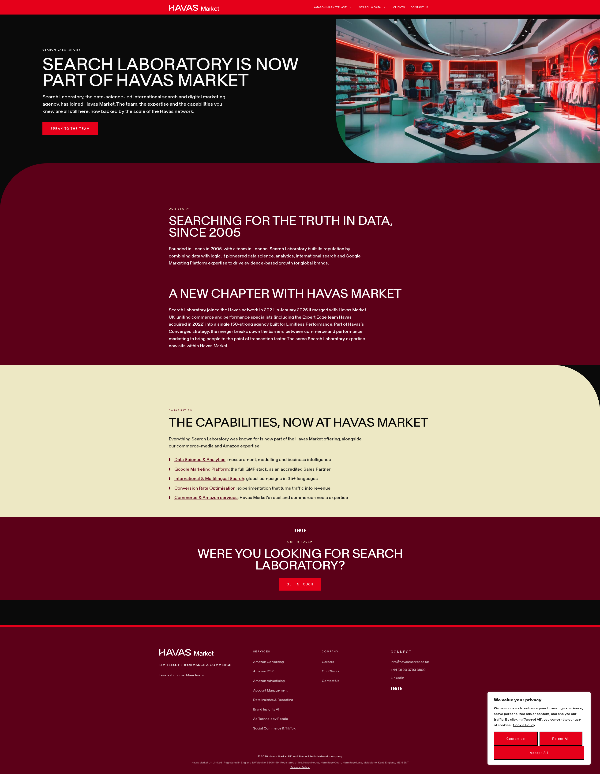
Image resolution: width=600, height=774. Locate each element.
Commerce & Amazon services (206, 497)
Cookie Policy (524, 725)
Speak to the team (70, 128)
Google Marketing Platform (201, 469)
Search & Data (370, 7)
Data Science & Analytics (199, 459)
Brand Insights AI (266, 709)
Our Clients (330, 671)
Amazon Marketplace (330, 7)
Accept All (539, 752)
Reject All (561, 738)
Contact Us (420, 7)
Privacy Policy (300, 767)
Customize (515, 738)
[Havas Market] (194, 7)
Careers (328, 662)
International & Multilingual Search (209, 478)
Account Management (270, 690)
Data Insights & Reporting (273, 700)
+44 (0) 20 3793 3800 (408, 670)
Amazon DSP (263, 671)
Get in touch (300, 584)
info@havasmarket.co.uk (410, 662)
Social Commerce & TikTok (274, 728)
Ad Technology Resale (270, 719)
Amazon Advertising (269, 681)
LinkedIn (397, 678)
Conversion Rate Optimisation (205, 488)
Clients (399, 7)
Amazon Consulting (268, 662)
